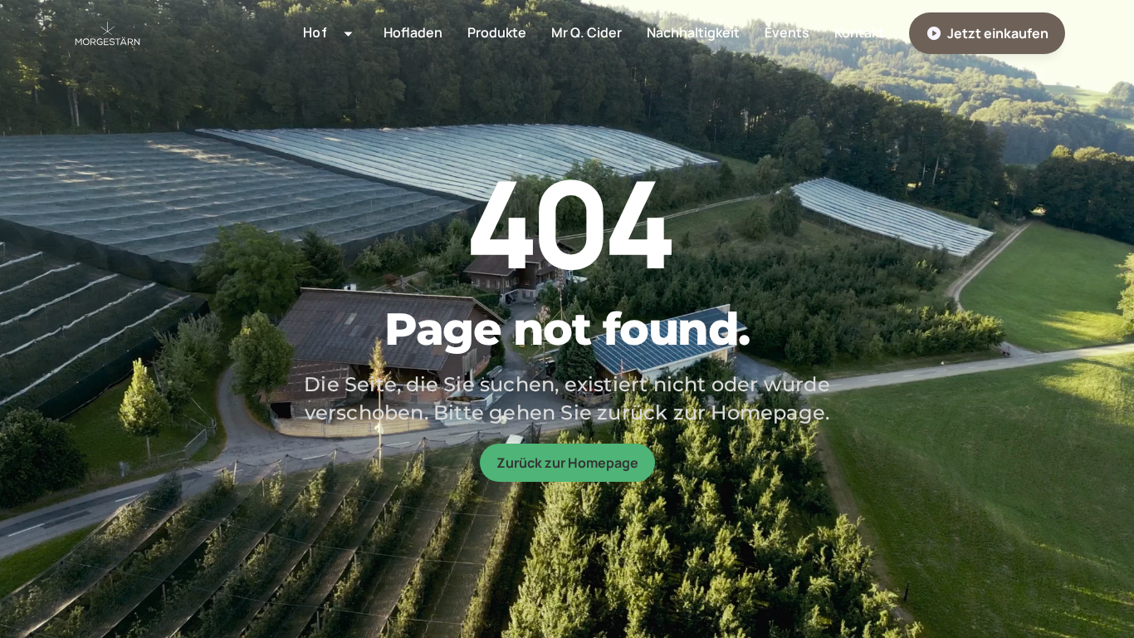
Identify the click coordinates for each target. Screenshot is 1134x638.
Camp (303, 142)
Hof (297, 74)
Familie (307, 108)
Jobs (301, 209)
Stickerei (313, 175)
